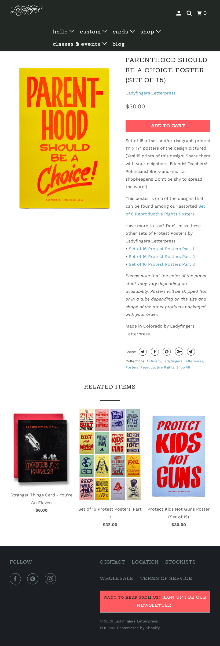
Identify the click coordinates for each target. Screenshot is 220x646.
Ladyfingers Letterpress (150, 93)
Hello (61, 32)
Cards (121, 32)
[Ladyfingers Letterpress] (26, 10)
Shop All (183, 367)
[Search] (190, 13)
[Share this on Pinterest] (166, 352)
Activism (153, 361)
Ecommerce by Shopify (138, 628)
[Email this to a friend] (190, 352)
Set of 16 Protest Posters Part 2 (162, 256)
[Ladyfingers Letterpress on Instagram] (51, 578)
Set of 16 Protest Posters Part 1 (161, 248)
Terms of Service (166, 578)
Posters (132, 367)
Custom (91, 32)
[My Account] (179, 13)
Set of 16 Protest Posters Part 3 (162, 264)
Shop (148, 32)
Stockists (180, 562)
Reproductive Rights (157, 367)
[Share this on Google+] (178, 352)
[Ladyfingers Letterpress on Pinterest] (34, 578)
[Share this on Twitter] (142, 352)
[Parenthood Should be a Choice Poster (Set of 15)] (65, 136)
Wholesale (117, 578)
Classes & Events (77, 44)
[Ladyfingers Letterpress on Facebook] (16, 578)
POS (103, 628)
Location (145, 562)
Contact (112, 562)
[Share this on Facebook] (154, 352)
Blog (118, 44)
